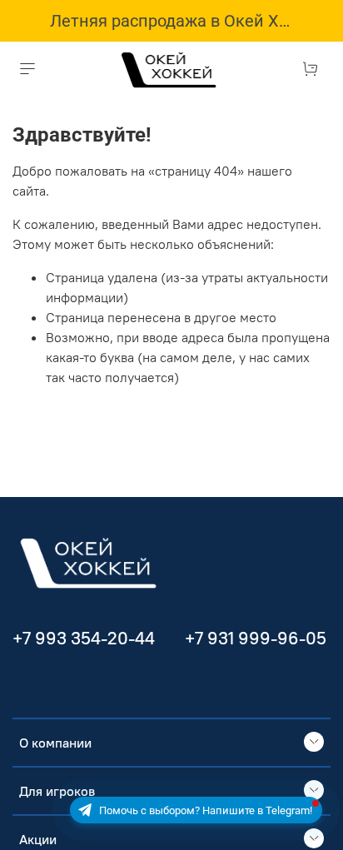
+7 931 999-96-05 (255, 638)
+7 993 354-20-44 (83, 638)
